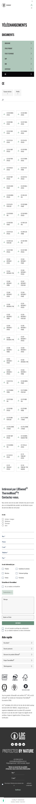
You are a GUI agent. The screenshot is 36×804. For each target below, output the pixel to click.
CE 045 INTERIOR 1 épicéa (23, 272)
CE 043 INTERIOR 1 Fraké (23, 261)
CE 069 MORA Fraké (24, 382)
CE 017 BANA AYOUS (24, 160)
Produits (7, 569)
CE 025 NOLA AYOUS (24, 187)
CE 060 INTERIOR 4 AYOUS (23, 350)
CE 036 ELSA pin (24, 224)
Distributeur (7, 521)
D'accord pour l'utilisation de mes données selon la (18, 784)
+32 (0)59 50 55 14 (18, 759)
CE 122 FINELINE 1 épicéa (9, 467)
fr (32, 1)
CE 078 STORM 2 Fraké (10, 428)
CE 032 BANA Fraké (24, 205)
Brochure (7, 43)
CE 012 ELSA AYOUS (10, 141)
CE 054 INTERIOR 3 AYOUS (9, 328)
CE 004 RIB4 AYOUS (24, 114)
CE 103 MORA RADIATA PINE (24, 437)
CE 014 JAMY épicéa (10, 150)
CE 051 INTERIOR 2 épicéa (23, 305)
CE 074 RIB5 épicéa (9, 409)
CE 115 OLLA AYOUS (24, 446)
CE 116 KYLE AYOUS (10, 456)
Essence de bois (7, 92)
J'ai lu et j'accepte (17, 628)
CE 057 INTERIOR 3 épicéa (23, 339)
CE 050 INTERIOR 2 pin (10, 305)
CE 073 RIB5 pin (24, 400)
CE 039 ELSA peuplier (10, 242)
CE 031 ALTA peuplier (9, 205)
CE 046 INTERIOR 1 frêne (9, 283)
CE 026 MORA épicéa (10, 196)
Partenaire (7, 523)
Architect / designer (9, 519)
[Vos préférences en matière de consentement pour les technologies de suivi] (3, 800)
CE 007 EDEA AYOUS (24, 123)
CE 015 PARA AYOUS (24, 150)
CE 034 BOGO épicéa (24, 214)
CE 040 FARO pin (24, 242)
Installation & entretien (24, 569)
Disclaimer (17, 801)
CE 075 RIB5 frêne (24, 409)
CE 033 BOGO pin (10, 214)
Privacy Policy (22, 801)
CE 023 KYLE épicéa (24, 178)
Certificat (7, 69)
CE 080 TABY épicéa (10, 437)
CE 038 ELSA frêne (24, 233)
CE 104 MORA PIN (10, 446)
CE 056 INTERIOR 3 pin (10, 339)
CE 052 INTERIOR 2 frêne (9, 316)
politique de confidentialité (29, 784)
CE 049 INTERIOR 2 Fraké (23, 294)
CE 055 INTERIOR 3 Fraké (23, 328)
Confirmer (18, 623)
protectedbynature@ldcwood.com (18, 761)
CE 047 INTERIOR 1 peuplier (23, 283)
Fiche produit (8, 48)
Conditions (13, 801)
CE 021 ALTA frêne (24, 169)
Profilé (17, 92)
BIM (6, 64)
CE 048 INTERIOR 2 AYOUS (9, 294)
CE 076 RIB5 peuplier (10, 419)
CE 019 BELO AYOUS (10, 169)
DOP (6, 59)
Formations (21, 578)
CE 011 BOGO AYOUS (24, 132)
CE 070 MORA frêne (10, 391)
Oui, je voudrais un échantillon (12, 586)
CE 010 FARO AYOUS (10, 132)
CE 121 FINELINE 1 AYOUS (23, 456)
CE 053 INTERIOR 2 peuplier (23, 316)
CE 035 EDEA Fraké (10, 224)
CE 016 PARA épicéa (10, 160)
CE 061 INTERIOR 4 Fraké (9, 361)
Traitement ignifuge (23, 573)
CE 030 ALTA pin (24, 196)
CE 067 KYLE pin (10, 382)
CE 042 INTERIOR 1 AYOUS (9, 261)
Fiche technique (9, 54)
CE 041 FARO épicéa (10, 251)
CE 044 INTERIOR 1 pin (10, 272)
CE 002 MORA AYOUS (10, 114)
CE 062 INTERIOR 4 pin (24, 361)
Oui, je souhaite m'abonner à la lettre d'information (17, 630)
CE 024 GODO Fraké (10, 187)
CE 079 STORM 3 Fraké (24, 428)
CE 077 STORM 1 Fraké (24, 419)
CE (5, 74)
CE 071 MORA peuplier (24, 391)
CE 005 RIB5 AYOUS (10, 123)
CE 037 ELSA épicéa (10, 233)
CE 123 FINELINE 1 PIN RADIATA (24, 467)
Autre (6, 525)
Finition (6, 578)
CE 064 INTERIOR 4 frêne (23, 372)
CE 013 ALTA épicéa (24, 141)
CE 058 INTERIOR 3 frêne (9, 350)
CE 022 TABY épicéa (10, 178)
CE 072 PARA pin (10, 400)
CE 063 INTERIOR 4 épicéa (9, 372)
